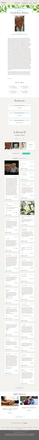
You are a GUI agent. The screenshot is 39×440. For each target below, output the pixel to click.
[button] (17, 3)
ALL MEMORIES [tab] (15, 158)
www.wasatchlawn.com (27, 74)
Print (36, 0)
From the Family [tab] (23, 158)
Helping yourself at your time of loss (10, 409)
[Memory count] (15, 139)
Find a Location (26, 0)
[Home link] (3, 2)
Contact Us (32, 0)
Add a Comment (9, 199)
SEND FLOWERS (25, 224)
